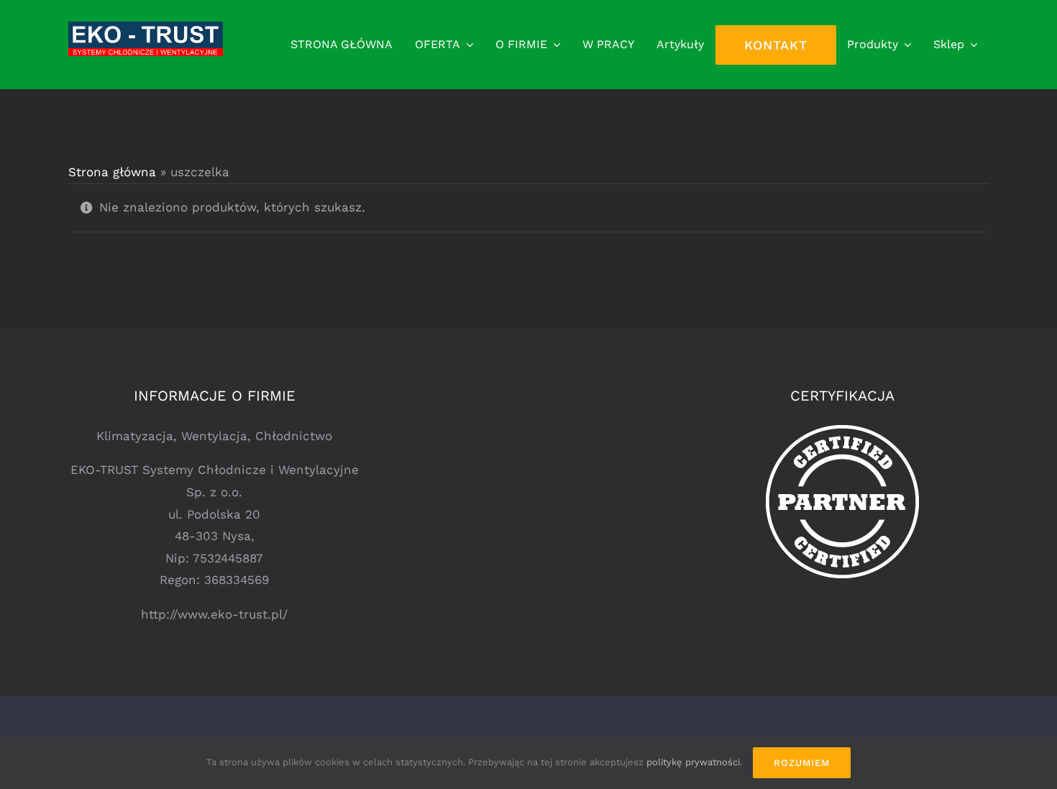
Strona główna (112, 172)
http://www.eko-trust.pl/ (214, 614)
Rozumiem (802, 762)
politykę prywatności (693, 762)
